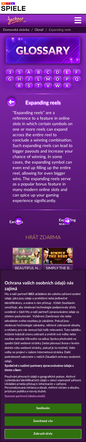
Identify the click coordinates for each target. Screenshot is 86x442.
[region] (43, 355)
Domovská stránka (16, 30)
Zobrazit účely (43, 433)
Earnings (17, 222)
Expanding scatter (68, 222)
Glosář (39, 30)
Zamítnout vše (43, 421)
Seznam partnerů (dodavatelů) (25, 396)
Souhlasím (43, 408)
